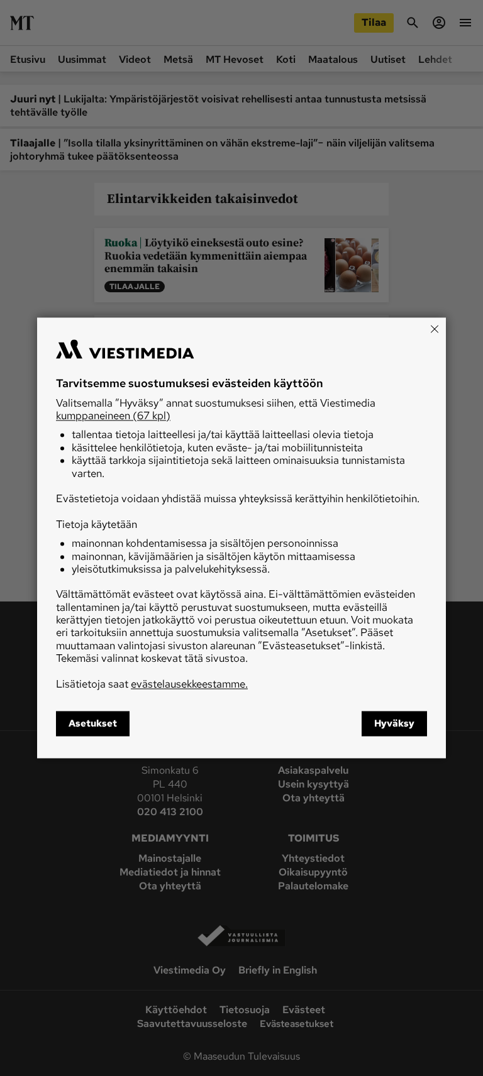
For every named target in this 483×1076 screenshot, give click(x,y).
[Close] (435, 329)
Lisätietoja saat (152, 684)
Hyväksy (394, 724)
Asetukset (93, 724)
